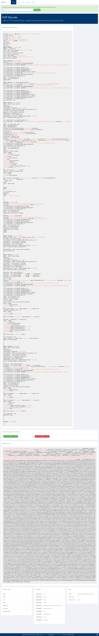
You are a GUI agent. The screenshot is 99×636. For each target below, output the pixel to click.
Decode (13, 2)
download (15, 27)
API (23, 2)
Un (3, 2)
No (42, 436)
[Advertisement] (87, 34)
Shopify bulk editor (59, 634)
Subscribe (37, 10)
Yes (10, 436)
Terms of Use (45, 634)
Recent (18, 2)
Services (28, 2)
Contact (33, 2)
